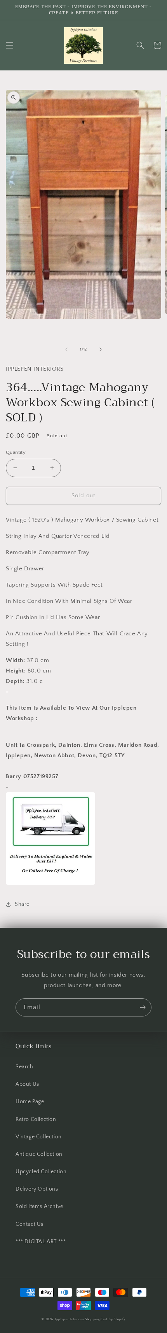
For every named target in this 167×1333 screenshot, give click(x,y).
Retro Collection (36, 1119)
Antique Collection (39, 1154)
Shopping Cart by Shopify (105, 1319)
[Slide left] (66, 349)
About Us (27, 1084)
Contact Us (29, 1224)
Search (24, 1067)
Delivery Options (37, 1189)
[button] (9, 45)
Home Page (30, 1102)
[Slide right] (100, 349)
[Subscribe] (142, 1007)
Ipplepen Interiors (69, 1319)
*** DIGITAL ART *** (41, 1242)
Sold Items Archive (39, 1206)
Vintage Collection (39, 1137)
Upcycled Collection (41, 1172)
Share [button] (22, 904)
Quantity (16, 452)
